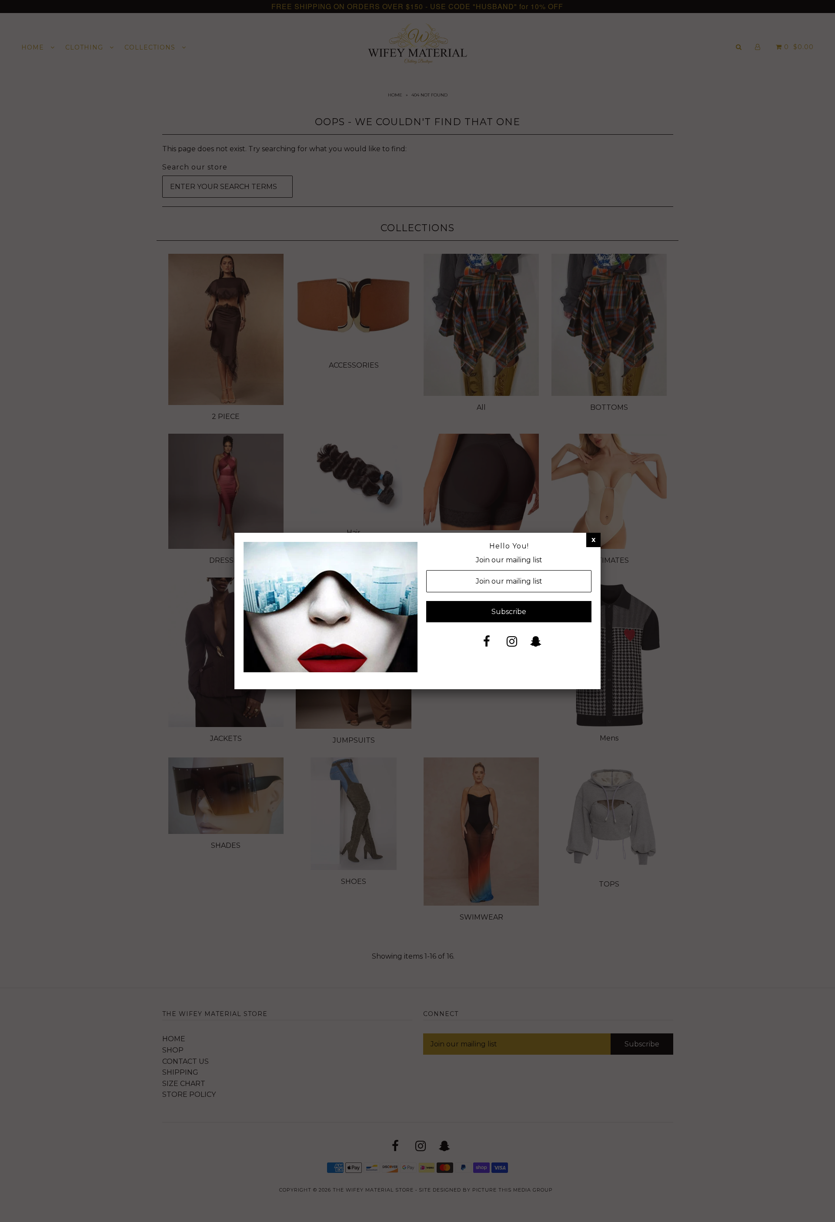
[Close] (593, 539)
